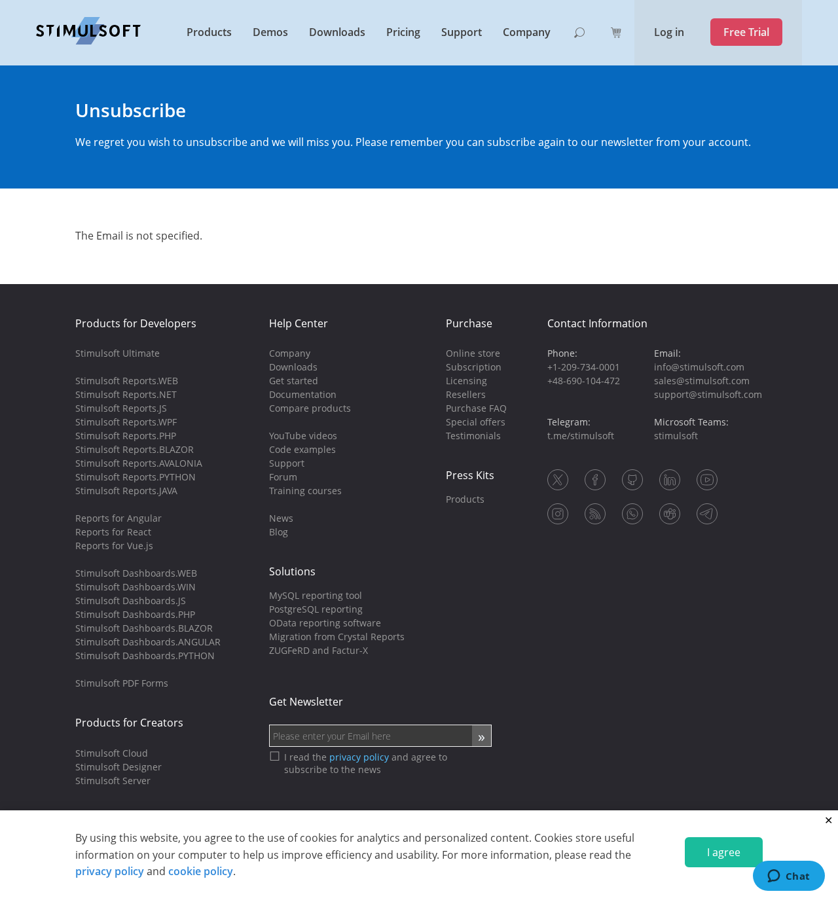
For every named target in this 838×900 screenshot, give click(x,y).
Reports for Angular (118, 518)
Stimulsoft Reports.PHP (125, 435)
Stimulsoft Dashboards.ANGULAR (148, 642)
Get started (293, 380)
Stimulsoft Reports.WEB (126, 380)
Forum (283, 477)
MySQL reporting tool (315, 595)
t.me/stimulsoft (580, 435)
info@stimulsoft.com (699, 367)
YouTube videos (303, 435)
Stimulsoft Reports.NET (126, 394)
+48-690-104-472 (583, 380)
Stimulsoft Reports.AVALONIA (138, 463)
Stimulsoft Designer (118, 767)
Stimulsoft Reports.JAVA (126, 490)
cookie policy (200, 871)
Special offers (475, 422)
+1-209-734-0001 (583, 367)
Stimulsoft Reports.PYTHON (135, 477)
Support (461, 32)
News (281, 518)
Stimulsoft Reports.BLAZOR (134, 449)
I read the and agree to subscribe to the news (365, 763)
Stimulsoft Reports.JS (121, 408)
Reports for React (113, 532)
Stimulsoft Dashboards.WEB (136, 573)
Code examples (302, 449)
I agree (723, 852)
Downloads (337, 32)
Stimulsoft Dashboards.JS (130, 600)
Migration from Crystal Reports (337, 636)
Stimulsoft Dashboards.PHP (135, 614)
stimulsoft (676, 435)
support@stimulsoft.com (708, 394)
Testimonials (473, 435)
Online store (473, 353)
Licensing (466, 380)
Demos (270, 32)
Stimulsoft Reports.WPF (126, 422)
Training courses (305, 490)
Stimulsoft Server (113, 780)
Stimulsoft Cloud (111, 753)
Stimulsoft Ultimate (117, 353)
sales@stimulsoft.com (702, 380)
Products (209, 32)
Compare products (310, 408)
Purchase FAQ (476, 408)
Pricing (403, 32)
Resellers (466, 394)
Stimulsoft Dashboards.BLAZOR (144, 628)
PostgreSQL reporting (316, 609)
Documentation (303, 394)
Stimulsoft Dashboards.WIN (135, 587)
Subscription (473, 367)
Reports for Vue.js (114, 545)
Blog (278, 532)
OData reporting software (325, 623)
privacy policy (109, 871)
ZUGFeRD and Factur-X (318, 650)
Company (527, 32)
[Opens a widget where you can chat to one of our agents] (788, 877)
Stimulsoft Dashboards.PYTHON (145, 655)
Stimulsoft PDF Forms (121, 683)
